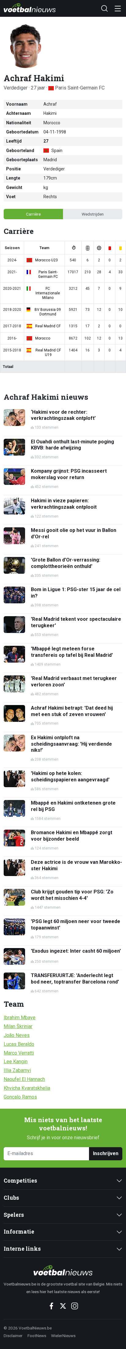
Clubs (11, 1197)
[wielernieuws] (63, 1270)
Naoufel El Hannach (24, 1079)
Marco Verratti (19, 1053)
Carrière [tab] (33, 214)
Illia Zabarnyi (17, 1070)
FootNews (37, 1335)
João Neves (17, 1035)
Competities (20, 1180)
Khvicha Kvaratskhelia (27, 1088)
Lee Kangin (16, 1061)
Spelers (14, 1214)
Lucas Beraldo (19, 1044)
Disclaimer (13, 1335)
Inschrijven (105, 1153)
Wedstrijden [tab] (93, 214)
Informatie (19, 1231)
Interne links (22, 1248)
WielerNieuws (63, 1335)
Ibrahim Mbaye (19, 1017)
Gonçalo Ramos (20, 1097)
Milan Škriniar (18, 1026)
